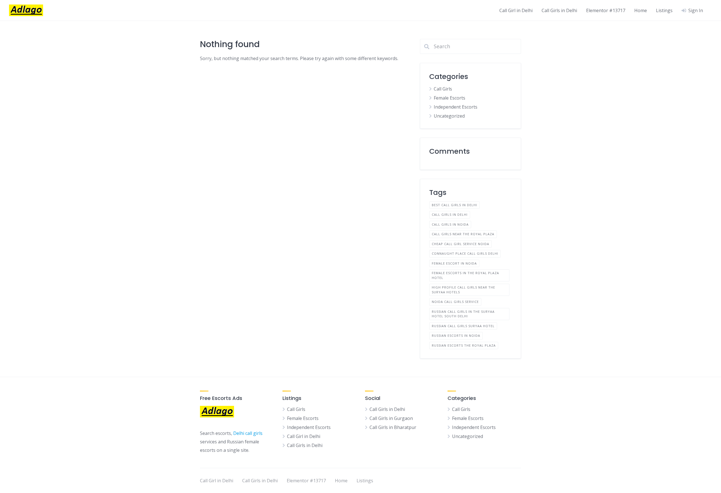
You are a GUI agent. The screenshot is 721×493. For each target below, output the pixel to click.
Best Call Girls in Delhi (454, 205)
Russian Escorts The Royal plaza (464, 345)
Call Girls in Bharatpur (393, 427)
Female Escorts (449, 98)
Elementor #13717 (605, 10)
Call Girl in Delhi (516, 10)
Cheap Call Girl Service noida (460, 244)
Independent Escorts (455, 107)
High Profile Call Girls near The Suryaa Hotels (463, 289)
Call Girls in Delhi (559, 10)
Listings (664, 10)
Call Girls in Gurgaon (391, 418)
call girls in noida (450, 224)
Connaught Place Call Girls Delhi (465, 253)
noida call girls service (455, 302)
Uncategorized (449, 116)
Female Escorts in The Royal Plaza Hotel (465, 275)
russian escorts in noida (456, 335)
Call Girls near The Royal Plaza (463, 234)
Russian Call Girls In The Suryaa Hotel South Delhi (463, 313)
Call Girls (443, 89)
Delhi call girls (247, 433)
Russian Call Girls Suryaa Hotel (463, 326)
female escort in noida (454, 263)
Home (640, 10)
